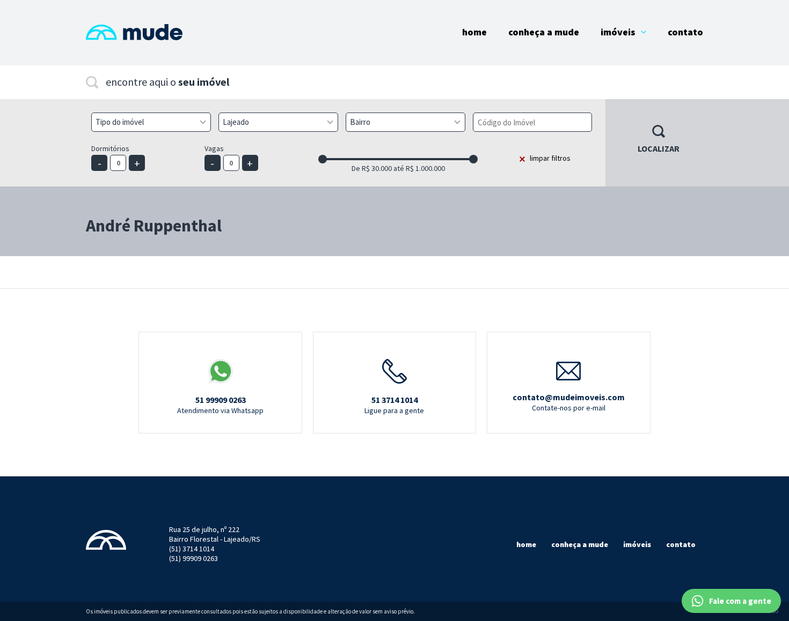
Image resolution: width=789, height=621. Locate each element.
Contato (685, 32)
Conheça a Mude (543, 32)
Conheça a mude (579, 544)
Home (474, 32)
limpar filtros (550, 158)
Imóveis (618, 32)
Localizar (659, 148)
